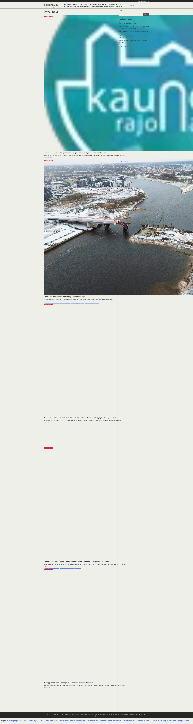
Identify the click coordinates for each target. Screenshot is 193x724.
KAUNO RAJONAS (78, 4)
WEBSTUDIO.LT (51, 714)
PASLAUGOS (118, 6)
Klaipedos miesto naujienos (63, 721)
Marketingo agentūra (14, 721)
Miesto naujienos (80, 721)
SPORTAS (111, 6)
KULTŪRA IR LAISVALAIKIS (70, 6)
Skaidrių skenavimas (46, 721)
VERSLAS (86, 4)
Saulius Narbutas (92, 721)
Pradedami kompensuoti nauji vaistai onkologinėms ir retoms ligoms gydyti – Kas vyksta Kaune (81, 418)
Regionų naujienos (169, 721)
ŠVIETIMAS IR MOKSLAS (114, 4)
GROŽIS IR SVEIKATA (84, 6)
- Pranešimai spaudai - (143, 721)
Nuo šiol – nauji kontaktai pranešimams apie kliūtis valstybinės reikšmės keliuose (75, 153)
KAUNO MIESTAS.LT (52, 4)
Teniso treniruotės (129, 721)
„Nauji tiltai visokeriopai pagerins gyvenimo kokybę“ (64, 297)
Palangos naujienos (183, 721)
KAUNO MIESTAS (67, 4)
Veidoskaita (117, 721)
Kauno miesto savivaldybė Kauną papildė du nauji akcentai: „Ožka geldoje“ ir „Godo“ (76, 562)
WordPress (105, 716)
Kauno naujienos (156, 721)
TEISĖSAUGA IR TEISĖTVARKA (98, 4)
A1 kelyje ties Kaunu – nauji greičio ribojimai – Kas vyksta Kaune (68, 683)
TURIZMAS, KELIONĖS (97, 6)
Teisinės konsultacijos (30, 721)
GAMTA (106, 6)
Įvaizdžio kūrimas (106, 721)
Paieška (121, 11)
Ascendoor (92, 716)
